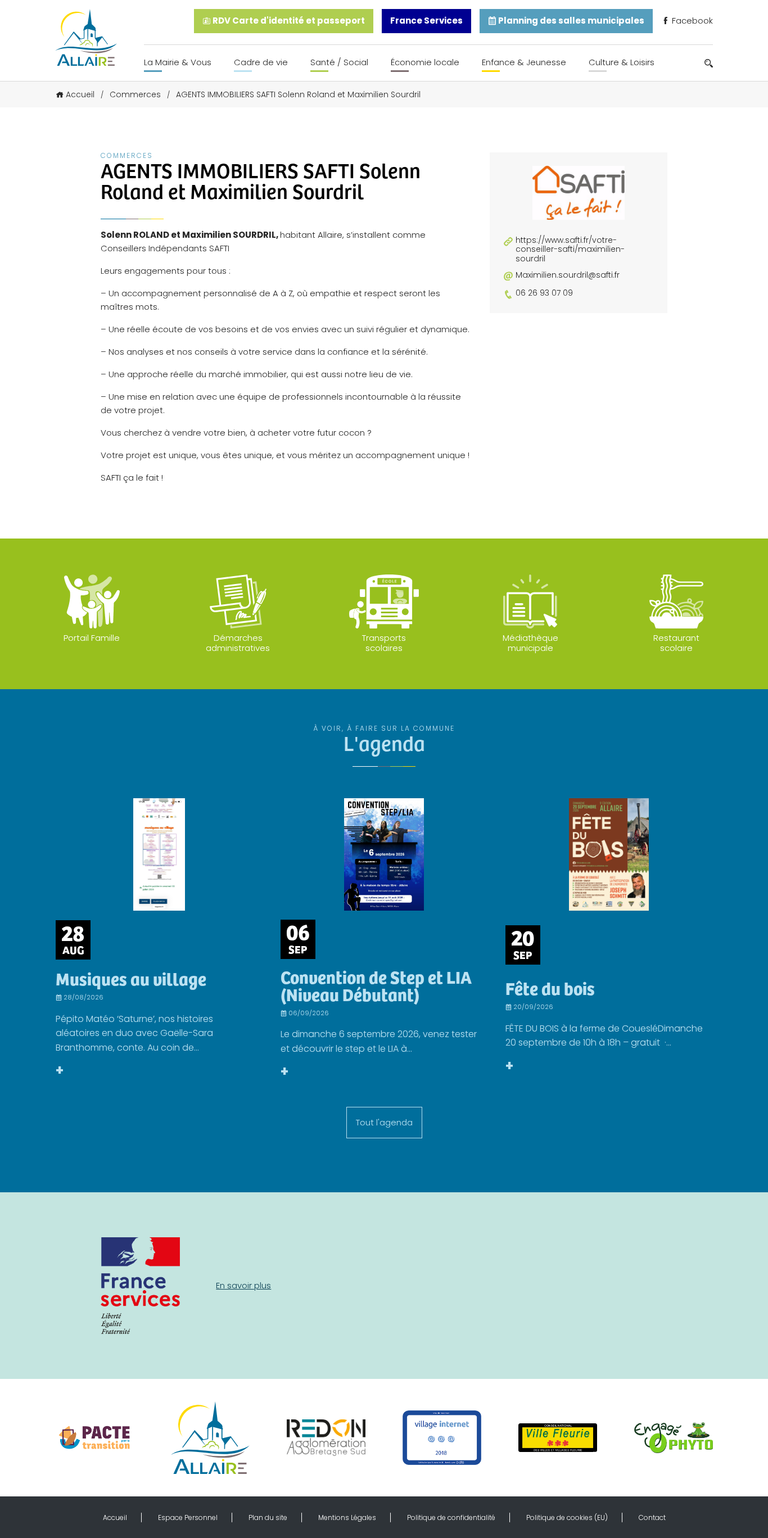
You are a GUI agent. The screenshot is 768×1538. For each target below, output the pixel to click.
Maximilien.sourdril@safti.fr (568, 275)
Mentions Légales (347, 1517)
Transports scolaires (384, 643)
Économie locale (425, 62)
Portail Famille (92, 638)
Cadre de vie (261, 62)
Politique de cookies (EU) (567, 1517)
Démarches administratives (238, 643)
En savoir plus (243, 1285)
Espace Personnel (188, 1517)
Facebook (691, 20)
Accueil (80, 94)
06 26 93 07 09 (544, 293)
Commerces (135, 94)
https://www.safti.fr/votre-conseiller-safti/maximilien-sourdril (570, 250)
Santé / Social (339, 62)
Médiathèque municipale (530, 643)
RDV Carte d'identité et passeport (288, 20)
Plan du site (268, 1517)
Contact (652, 1517)
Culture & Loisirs (621, 62)
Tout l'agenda (384, 1122)
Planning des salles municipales (570, 20)
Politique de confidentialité (451, 1517)
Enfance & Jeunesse (524, 62)
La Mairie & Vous (177, 62)
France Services (426, 20)
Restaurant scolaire (676, 643)
